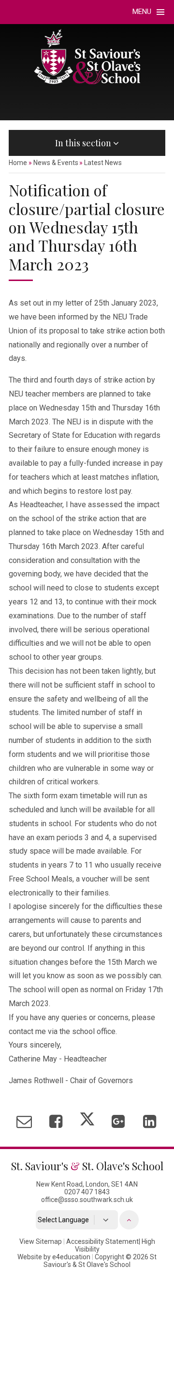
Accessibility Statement (102, 1241)
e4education (71, 1257)
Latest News (103, 162)
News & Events (55, 162)
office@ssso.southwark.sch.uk (87, 1199)
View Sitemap (40, 1241)
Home (18, 162)
